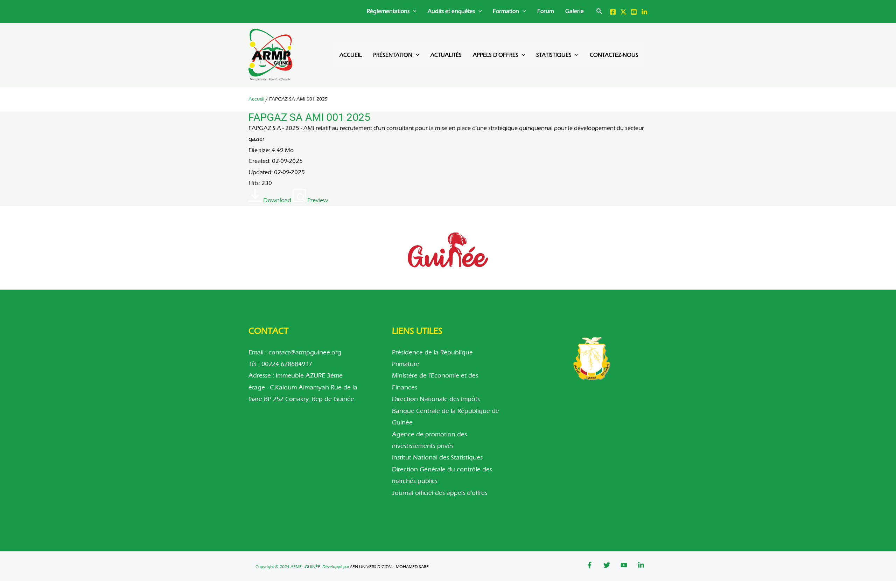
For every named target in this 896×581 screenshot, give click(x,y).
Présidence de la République (432, 352)
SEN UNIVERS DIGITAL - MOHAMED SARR (389, 566)
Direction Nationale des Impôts (436, 399)
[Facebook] (613, 12)
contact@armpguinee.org (304, 352)
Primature (405, 364)
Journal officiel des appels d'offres (439, 493)
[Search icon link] (599, 12)
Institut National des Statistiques (437, 457)
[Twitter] (623, 12)
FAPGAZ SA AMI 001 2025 (309, 117)
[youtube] (634, 12)
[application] (413, 11)
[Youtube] (623, 565)
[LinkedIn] (644, 12)
